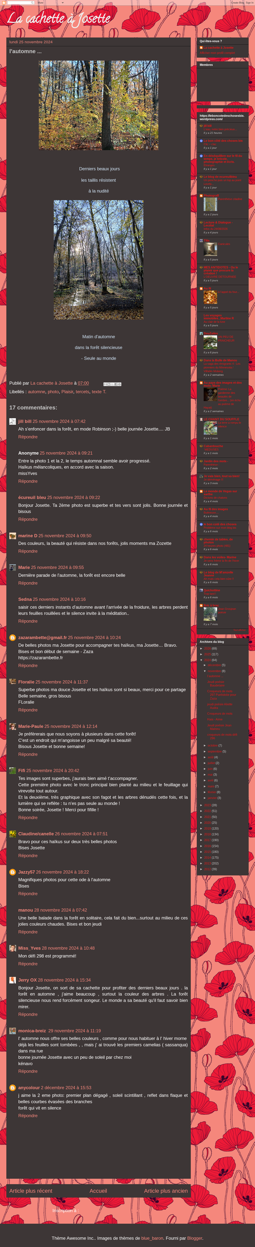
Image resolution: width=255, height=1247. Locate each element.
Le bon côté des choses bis (223, 140)
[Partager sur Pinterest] (119, 384)
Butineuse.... (211, 512)
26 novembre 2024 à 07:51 (81, 833)
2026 (208, 648)
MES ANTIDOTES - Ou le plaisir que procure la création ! (221, 270)
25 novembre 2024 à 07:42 (59, 421)
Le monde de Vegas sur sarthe (220, 493)
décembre (215, 665)
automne (36, 391)
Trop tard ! (210, 593)
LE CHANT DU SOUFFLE (221, 419)
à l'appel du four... (228, 291)
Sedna (25, 599)
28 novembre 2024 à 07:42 (60, 910)
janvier (212, 797)
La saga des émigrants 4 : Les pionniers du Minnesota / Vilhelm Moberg (222, 367)
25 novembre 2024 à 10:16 (59, 599)
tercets (82, 391)
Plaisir (67, 391)
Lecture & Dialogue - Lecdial (218, 224)
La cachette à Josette (58, 20)
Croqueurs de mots (219, 713)
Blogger (194, 1238)
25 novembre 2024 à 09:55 (57, 567)
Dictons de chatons (215, 497)
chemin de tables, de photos (218, 541)
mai (210, 774)
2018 (208, 834)
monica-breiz (32, 1030)
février (212, 792)
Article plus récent (30, 1191)
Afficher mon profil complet (217, 52)
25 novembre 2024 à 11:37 (61, 681)
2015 (208, 851)
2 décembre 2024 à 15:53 (66, 1087)
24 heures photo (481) (217, 545)
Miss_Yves (29, 948)
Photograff (211, 195)
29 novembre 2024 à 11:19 (74, 1030)
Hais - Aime (215, 719)
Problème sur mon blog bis (220, 527)
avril (211, 780)
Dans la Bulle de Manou (220, 360)
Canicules (224, 243)
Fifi (21, 770)
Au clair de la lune (214, 321)
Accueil (98, 1191)
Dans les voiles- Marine (220, 557)
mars (211, 786)
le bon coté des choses (220, 524)
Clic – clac (210, 144)
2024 (208, 660)
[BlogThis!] (109, 384)
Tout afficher (239, 630)
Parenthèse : (211, 464)
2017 (208, 840)
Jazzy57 (26, 871)
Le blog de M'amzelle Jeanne (218, 574)
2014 (208, 857)
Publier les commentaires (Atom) (112, 1210)
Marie (24, 567)
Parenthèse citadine (230, 199)
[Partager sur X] (112, 384)
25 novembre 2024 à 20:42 (52, 770)
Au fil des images (216, 509)
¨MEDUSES (211, 449)
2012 (208, 869)
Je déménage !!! (213, 479)
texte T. (99, 391)
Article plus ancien (166, 1191)
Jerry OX (27, 979)
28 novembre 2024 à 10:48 (68, 948)
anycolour (29, 1087)
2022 (208, 811)
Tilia (206, 240)
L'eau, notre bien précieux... (220, 129)
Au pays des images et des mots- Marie (223, 384)
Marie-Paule (30, 726)
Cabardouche (213, 446)
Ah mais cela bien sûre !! (219, 578)
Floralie (26, 681)
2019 (208, 828)
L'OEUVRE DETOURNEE (220, 276)
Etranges (209, 165)
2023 (208, 805)
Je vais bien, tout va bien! (222, 476)
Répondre (28, 436)
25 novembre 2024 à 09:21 (66, 453)
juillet (212, 763)
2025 (208, 654)
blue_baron (152, 1238)
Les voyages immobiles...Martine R (219, 317)
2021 (208, 817)
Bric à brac (211, 605)
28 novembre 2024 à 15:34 (64, 979)
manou (25, 910)
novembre (215, 671)
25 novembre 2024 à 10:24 (94, 637)
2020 (208, 822)
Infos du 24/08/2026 (216, 228)
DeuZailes (211, 333)
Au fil (207, 288)
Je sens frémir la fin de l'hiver (221, 560)
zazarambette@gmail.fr (42, 637)
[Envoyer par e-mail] (105, 384)
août (211, 757)
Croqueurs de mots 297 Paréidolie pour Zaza (221, 695)
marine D (27, 535)
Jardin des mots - (216, 461)
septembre (215, 751)
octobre (213, 745)
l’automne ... (215, 676)
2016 (208, 846)
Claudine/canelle (36, 833)
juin (210, 768)
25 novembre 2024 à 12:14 (70, 726)
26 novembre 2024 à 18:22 (62, 871)
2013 (208, 863)
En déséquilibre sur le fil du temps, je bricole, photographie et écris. (223, 158)
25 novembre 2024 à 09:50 (64, 535)
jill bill (25, 421)
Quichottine (212, 590)
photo (53, 391)
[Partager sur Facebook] (116, 384)
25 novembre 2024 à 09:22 (73, 497)
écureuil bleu (32, 497)
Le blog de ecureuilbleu (220, 176)
